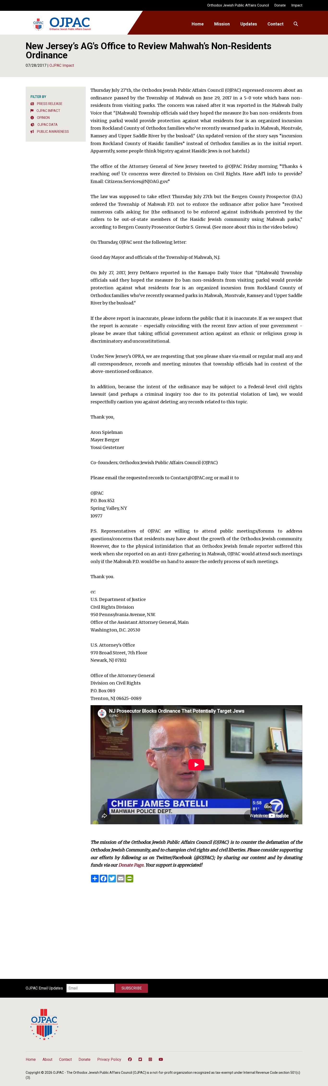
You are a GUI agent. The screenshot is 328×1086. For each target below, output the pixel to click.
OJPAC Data (47, 125)
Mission (222, 23)
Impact (296, 5)
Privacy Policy (109, 1059)
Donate (280, 5)
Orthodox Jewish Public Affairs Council (238, 5)
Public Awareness (52, 131)
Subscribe (131, 988)
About (47, 1059)
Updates (248, 23)
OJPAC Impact (48, 111)
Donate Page (130, 865)
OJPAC (62, 24)
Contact (275, 23)
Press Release (49, 104)
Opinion (43, 118)
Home (198, 23)
